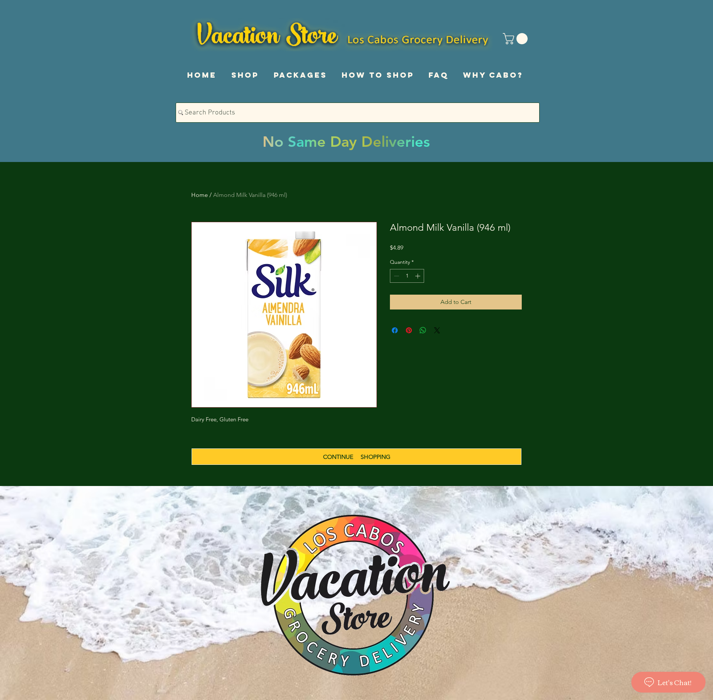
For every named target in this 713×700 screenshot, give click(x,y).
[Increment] (418, 275)
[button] (516, 38)
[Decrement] (395, 275)
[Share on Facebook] (394, 330)
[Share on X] (437, 330)
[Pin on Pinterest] (408, 330)
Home (199, 194)
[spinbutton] (407, 275)
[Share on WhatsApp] (423, 330)
